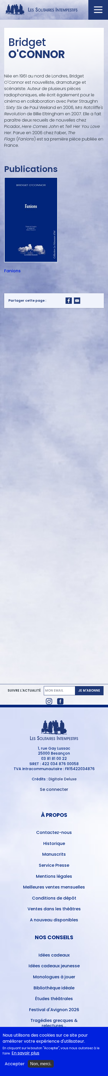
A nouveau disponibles (54, 920)
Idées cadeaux (54, 955)
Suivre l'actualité (24, 690)
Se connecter (54, 789)
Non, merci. (40, 1064)
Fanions (12, 271)
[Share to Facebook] (69, 300)
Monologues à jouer (54, 977)
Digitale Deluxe (62, 779)
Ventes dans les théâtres (54, 909)
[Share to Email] (77, 300)
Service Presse (54, 865)
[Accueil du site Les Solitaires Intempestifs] (54, 10)
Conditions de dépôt (54, 898)
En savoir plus (25, 1053)
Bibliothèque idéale (54, 988)
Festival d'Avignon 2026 (54, 1010)
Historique (54, 843)
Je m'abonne (89, 690)
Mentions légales (54, 876)
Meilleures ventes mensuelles (54, 887)
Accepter (15, 1064)
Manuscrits (54, 854)
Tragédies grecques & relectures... (54, 1022)
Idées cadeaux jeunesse (54, 966)
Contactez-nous (54, 832)
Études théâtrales (54, 999)
